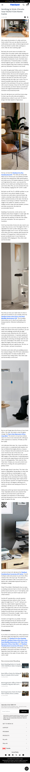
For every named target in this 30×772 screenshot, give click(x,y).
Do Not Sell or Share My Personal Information (15, 761)
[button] (15, 724)
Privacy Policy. (6, 719)
